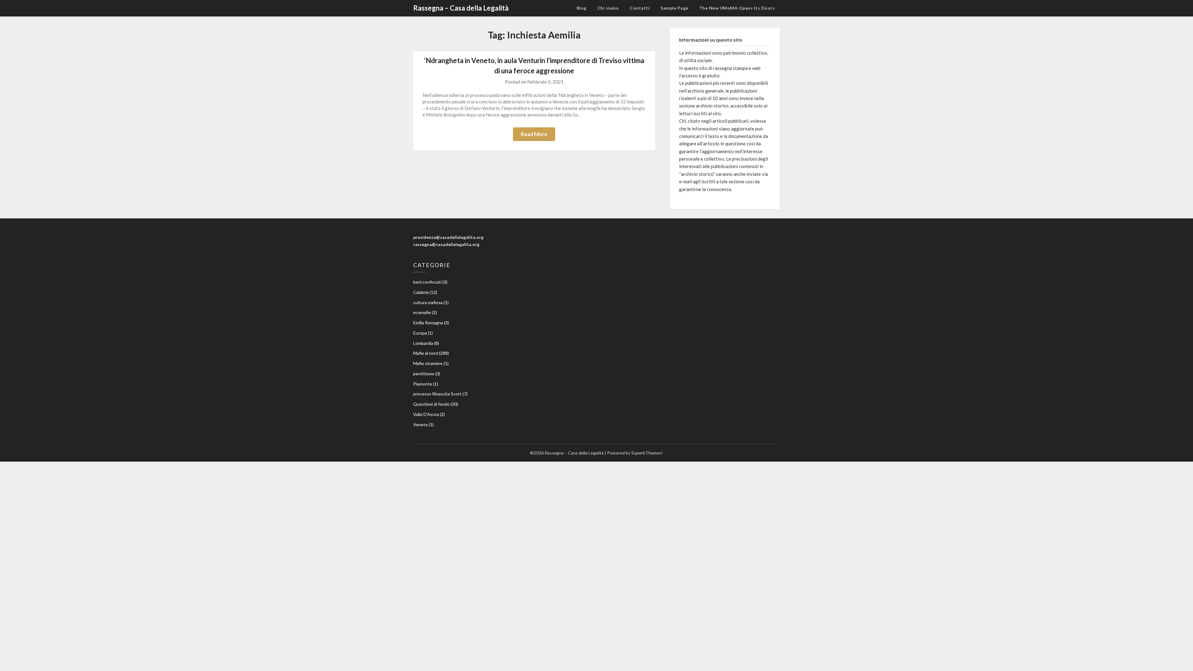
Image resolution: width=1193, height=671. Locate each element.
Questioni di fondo (431, 404)
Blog (582, 8)
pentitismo (423, 373)
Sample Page (674, 8)
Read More (534, 134)
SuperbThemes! (647, 452)
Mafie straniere (428, 363)
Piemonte (422, 383)
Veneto (420, 424)
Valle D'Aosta (426, 414)
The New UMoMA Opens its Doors (737, 8)
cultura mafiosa (428, 302)
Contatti (640, 8)
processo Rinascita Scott (437, 393)
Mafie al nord (425, 353)
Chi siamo (608, 8)
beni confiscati (427, 282)
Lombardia (423, 343)
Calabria (421, 292)
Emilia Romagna (428, 322)
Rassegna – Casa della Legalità (461, 8)
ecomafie (422, 312)
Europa (420, 333)
